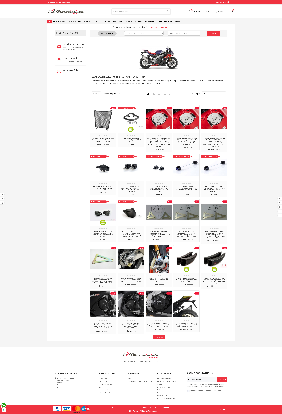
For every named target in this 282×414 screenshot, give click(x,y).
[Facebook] (221, 409)
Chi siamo (103, 381)
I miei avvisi (162, 396)
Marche (131, 378)
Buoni (159, 393)
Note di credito (163, 387)
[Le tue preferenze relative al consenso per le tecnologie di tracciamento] (4, 410)
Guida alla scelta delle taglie (140, 381)
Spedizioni (103, 378)
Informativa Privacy (107, 393)
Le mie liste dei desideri (167, 398)
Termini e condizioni (107, 384)
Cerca (213, 33)
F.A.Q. (101, 387)
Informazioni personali (166, 378)
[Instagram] (227, 409)
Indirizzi (160, 390)
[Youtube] (224, 409)
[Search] (167, 11)
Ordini (159, 384)
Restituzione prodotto (166, 381)
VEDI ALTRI (158, 337)
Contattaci (103, 390)
